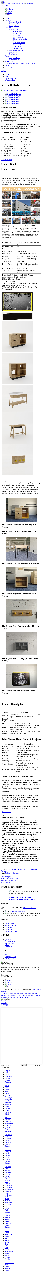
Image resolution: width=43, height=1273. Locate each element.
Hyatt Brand (17, 45)
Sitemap (3, 991)
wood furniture (6, 882)
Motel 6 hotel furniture (20, 39)
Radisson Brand (18, 41)
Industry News (14, 60)
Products (8, 28)
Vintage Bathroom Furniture (10, 997)
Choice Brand (18, 31)
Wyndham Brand (19, 43)
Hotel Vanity (24, 997)
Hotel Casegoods (14, 29)
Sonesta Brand (18, 48)
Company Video (14, 24)
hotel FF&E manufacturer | (9, 878)
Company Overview (16, 22)
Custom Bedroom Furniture (10, 993)
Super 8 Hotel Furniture (8, 880)
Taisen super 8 (6, 812)
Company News (14, 58)
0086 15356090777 (29, 908)
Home (7, 18)
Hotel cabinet (13, 54)
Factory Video (14, 26)
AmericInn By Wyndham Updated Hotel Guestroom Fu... (22, 898)
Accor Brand (17, 46)
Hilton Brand (17, 33)
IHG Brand (17, 35)
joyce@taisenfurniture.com (14, 3)
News (7, 56)
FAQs (7, 65)
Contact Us (8, 67)
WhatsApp (4, 1003)
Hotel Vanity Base (11, 931)
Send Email (4, 1001)
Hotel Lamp (9, 929)
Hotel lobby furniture (16, 50)
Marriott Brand (18, 37)
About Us (8, 20)
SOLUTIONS (10, 61)
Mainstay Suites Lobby (12, 873)
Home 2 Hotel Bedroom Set (20, 995)
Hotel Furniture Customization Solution (22, 63)
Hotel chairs (13, 52)
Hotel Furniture (35, 995)
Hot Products (37, 989)
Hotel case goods (6, 877)
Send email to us (6, 160)
